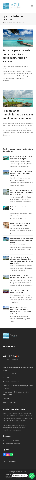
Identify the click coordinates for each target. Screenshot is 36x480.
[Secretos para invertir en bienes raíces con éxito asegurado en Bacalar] (18, 38)
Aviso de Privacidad (9, 402)
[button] (32, 6)
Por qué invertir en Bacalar (11, 378)
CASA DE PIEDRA (19, 477)
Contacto (6, 398)
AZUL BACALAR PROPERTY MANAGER (18, 475)
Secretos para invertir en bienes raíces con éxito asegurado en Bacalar (16, 55)
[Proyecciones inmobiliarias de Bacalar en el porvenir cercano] (18, 98)
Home (5, 22)
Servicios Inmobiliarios (10, 374)
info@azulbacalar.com (13, 444)
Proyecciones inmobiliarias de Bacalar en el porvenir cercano (18, 114)
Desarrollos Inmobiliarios (11, 382)
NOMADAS (8, 477)
